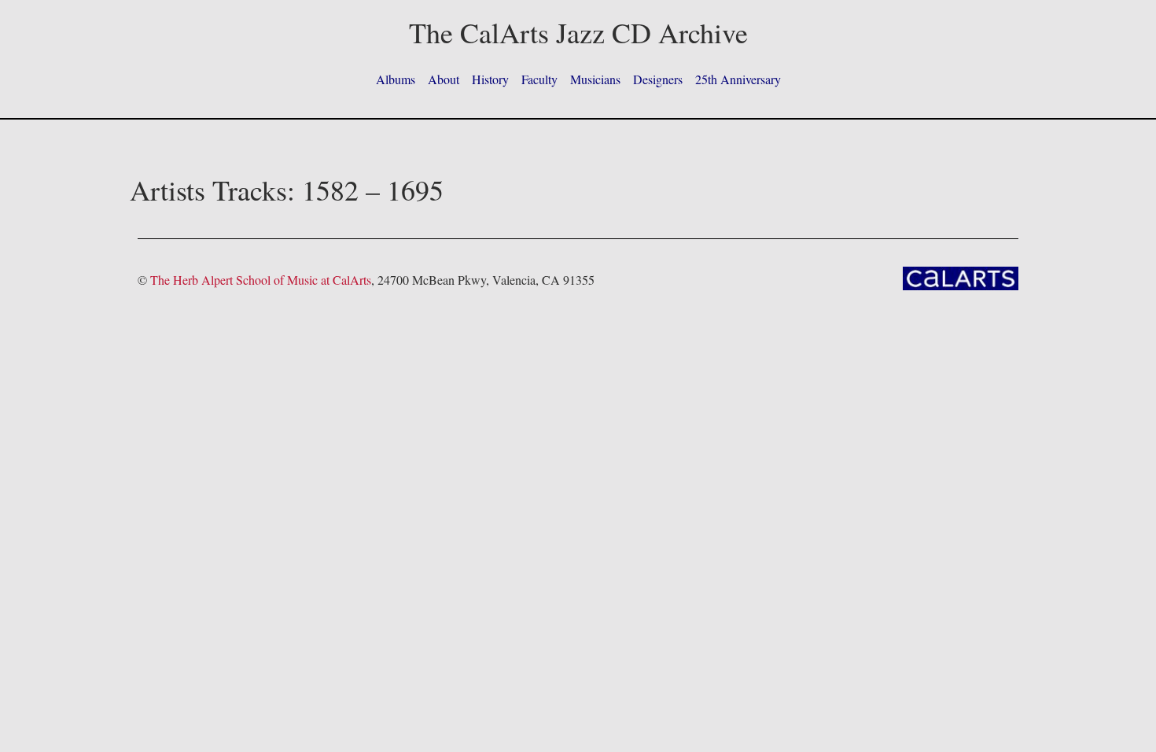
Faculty (539, 79)
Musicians (595, 79)
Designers (658, 79)
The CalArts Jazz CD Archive (578, 32)
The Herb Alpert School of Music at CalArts (260, 279)
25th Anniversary (738, 79)
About (443, 79)
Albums (395, 79)
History (490, 79)
